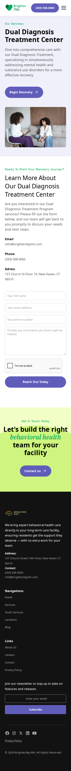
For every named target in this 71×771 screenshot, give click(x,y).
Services (10, 605)
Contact (10, 662)
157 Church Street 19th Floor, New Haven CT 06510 (33, 560)
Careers (10, 655)
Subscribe (35, 709)
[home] (15, 8)
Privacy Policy (13, 670)
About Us (10, 647)
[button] (63, 8)
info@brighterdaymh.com (23, 244)
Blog (8, 627)
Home (8, 597)
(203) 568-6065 (45, 8)
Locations (11, 619)
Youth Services (14, 612)
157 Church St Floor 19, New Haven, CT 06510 (32, 276)
